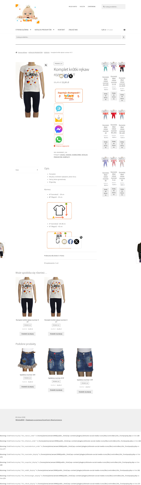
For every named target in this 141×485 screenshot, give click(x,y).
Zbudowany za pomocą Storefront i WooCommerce (44, 420)
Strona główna (22, 52)
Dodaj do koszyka (105, 96)
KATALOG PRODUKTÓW (43, 30)
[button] (46, 65)
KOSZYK (82, 6)
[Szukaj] (123, 37)
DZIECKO (46, 52)
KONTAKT (61, 30)
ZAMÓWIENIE (91, 6)
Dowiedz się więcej (28, 334)
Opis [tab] (17, 170)
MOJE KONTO (73, 6)
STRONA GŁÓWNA (22, 30)
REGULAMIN (20, 420)
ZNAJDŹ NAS (73, 30)
